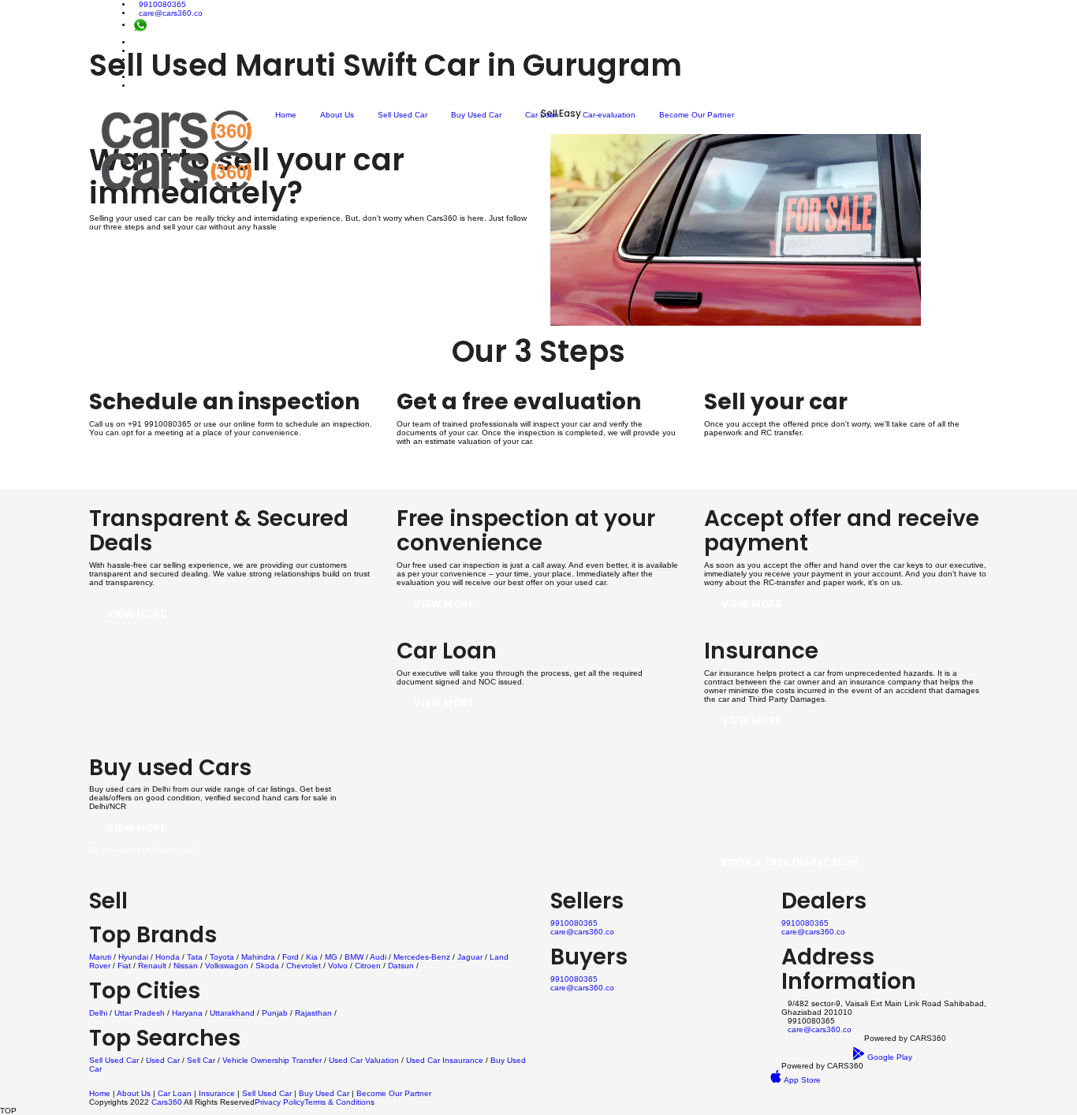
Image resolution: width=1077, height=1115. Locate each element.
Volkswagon (226, 965)
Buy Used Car (476, 114)
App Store (801, 1080)
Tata (195, 957)
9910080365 (162, 4)
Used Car (164, 1060)
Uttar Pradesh (139, 1013)
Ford (290, 957)
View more (136, 614)
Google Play (888, 1057)
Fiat (124, 965)
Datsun (401, 965)
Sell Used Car (402, 114)
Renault (152, 965)
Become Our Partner (696, 114)
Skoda (267, 965)
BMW (354, 957)
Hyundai (133, 957)
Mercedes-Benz (421, 957)
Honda (167, 957)
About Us (337, 114)
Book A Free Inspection (789, 862)
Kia (312, 957)
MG (331, 957)
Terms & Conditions (339, 1102)
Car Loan (542, 114)
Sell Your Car (762, 462)
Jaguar (470, 957)
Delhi (98, 1013)
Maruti (100, 957)
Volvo (338, 965)
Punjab (275, 1013)
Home (285, 114)
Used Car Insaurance (444, 1060)
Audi (378, 957)
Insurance (217, 1093)
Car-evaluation (609, 114)
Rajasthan (313, 1013)
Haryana (187, 1013)
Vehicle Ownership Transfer (272, 1060)
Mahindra (258, 957)
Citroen (368, 965)
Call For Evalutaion (474, 471)
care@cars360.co (171, 13)
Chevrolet (303, 965)
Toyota (222, 957)
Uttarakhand (232, 1013)
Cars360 (165, 1102)
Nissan (185, 965)
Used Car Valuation (364, 1060)
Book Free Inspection (169, 462)
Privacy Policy (279, 1102)
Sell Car (201, 1060)
